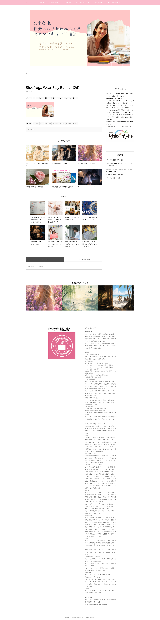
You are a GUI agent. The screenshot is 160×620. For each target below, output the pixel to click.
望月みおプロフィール (82, 2)
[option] (44, 298)
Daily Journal (98, 2)
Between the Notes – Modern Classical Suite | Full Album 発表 (119, 170)
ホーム (42, 2)
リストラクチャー (54, 2)
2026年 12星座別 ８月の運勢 (114, 160)
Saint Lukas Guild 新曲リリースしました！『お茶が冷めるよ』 (119, 164)
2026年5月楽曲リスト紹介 (114, 178)
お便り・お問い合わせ (113, 2)
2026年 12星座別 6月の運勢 (114, 174)
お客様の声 (68, 2)
